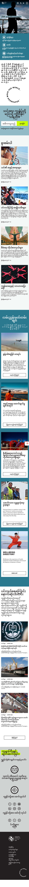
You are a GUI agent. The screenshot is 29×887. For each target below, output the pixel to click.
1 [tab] (14, 31)
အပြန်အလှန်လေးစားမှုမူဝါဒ (14, 863)
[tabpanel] (14, 16)
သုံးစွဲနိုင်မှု (11, 847)
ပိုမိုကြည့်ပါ (14, 737)
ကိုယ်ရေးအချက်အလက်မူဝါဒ (14, 859)
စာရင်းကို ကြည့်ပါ (14, 375)
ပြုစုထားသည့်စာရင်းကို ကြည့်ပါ (14, 424)
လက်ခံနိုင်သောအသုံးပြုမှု (12, 855)
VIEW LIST (14, 573)
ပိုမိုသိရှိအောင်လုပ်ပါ (5, 181)
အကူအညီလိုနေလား (23, 3)
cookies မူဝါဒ (12, 852)
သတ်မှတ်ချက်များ (13, 849)
